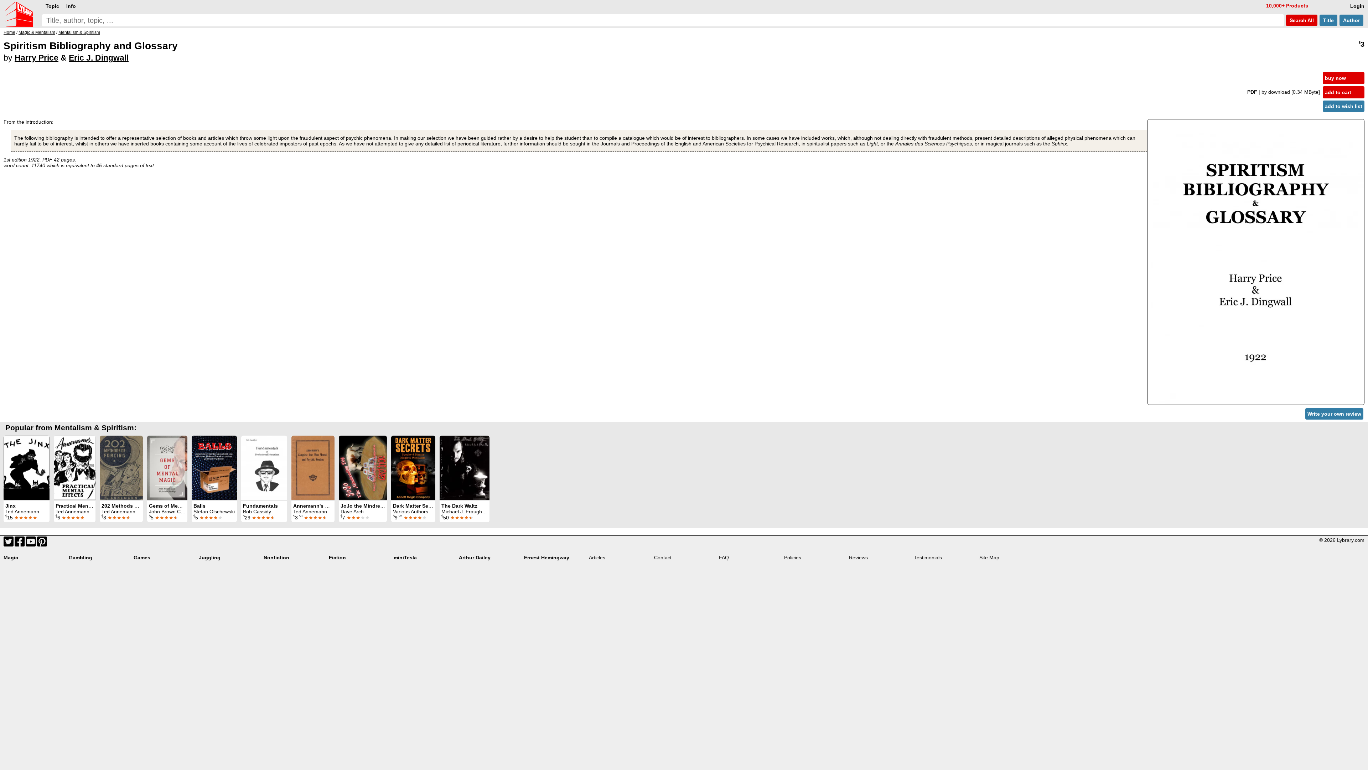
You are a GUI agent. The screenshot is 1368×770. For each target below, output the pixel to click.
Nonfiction (276, 557)
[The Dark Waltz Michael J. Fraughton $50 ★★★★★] (464, 468)
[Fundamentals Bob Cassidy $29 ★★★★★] (264, 468)
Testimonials (928, 557)
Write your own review (1334, 414)
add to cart (1338, 92)
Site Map (989, 557)
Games (142, 557)
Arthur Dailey (475, 557)
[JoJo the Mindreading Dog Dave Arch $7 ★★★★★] (363, 468)
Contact (663, 557)
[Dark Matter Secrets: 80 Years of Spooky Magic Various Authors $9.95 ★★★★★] (413, 468)
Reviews (858, 557)
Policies (792, 557)
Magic (11, 557)
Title (1328, 20)
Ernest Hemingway (546, 557)
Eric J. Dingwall (99, 57)
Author (1351, 20)
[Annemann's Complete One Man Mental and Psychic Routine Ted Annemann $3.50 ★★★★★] (313, 468)
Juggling (210, 557)
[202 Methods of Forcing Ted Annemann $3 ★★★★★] (121, 468)
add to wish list (1343, 106)
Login (1357, 6)
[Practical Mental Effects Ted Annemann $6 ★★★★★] (74, 468)
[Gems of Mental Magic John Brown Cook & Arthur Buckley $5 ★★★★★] (167, 468)
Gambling (80, 557)
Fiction (337, 557)
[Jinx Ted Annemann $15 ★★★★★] (27, 468)
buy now (1335, 78)
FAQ (724, 557)
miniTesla (405, 557)
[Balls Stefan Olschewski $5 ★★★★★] (214, 468)
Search (1301, 20)
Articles (597, 557)
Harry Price (36, 57)
